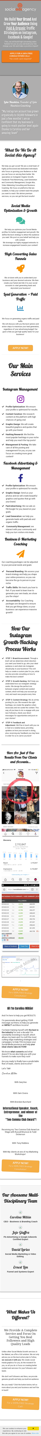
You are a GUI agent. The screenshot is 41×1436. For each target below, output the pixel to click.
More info (35, 1433)
